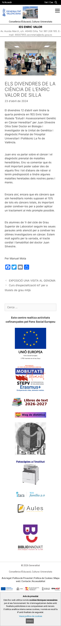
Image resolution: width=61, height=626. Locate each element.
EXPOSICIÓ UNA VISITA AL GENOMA (32, 280)
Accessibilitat (38, 581)
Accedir (8, 2)
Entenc (30, 621)
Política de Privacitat (23, 578)
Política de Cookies (43, 578)
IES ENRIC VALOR (30, 27)
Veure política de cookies (30, 616)
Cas (51, 2)
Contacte (26, 581)
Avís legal (6, 578)
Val (46, 2)
